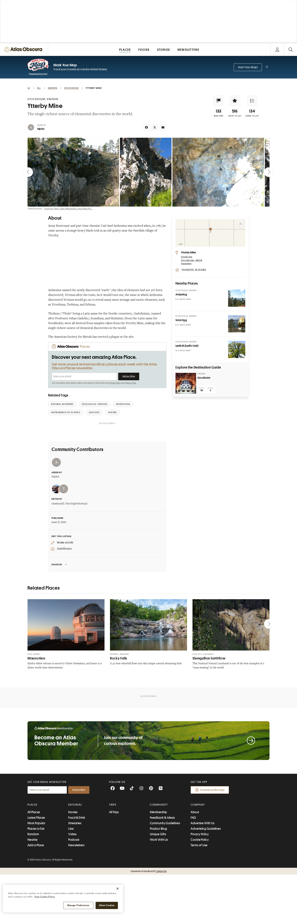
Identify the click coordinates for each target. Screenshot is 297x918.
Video (72, 834)
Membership (158, 812)
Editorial (75, 804)
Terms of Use (130, 383)
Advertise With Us (202, 823)
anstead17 (58, 503)
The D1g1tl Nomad (76, 503)
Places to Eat (36, 828)
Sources (57, 564)
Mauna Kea (36, 658)
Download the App (212, 790)
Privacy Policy (115, 383)
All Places (34, 812)
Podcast (73, 839)
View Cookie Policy (44, 896)
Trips (113, 804)
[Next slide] (269, 172)
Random (33, 834)
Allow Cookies (107, 905)
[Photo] (236, 298)
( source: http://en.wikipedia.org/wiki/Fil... (68, 208)
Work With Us (159, 839)
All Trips (114, 812)
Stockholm (203, 377)
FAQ (193, 817)
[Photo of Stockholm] (185, 383)
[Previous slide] (28, 172)
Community (159, 804)
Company (198, 804)
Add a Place (36, 845)
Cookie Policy (200, 839)
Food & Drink (76, 817)
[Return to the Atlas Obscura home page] (24, 49)
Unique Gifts (158, 834)
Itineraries (74, 823)
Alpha (40, 129)
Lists (71, 828)
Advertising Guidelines (206, 828)
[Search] (290, 49)
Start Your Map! (248, 67)
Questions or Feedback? (148, 871)
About (195, 812)
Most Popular (36, 823)
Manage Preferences (78, 905)
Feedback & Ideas (162, 817)
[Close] (117, 888)
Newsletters (76, 845)
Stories (72, 812)
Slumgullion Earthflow (209, 658)
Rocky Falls (118, 658)
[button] (218, 100)
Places (32, 804)
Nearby (33, 839)
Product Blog (158, 828)
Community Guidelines (165, 823)
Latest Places (36, 817)
